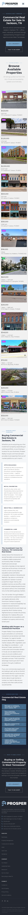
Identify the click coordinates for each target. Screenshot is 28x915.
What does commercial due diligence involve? (14, 724)
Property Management (7, 840)
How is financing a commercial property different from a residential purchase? (14, 713)
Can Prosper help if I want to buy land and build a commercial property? (14, 729)
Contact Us (4, 885)
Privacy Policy (5, 891)
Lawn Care (4, 850)
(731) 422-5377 (11, 823)
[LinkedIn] (7, 901)
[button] (23, 3)
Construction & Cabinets (8, 844)
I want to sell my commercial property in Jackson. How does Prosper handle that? (14, 741)
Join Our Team (5, 873)
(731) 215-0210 (6, 821)
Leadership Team (6, 866)
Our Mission (4, 862)
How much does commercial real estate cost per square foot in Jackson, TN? (14, 735)
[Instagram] (5, 901)
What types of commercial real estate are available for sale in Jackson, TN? (14, 707)
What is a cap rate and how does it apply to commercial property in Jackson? (14, 719)
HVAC (3, 847)
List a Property (14, 44)
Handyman (4, 854)
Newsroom (4, 869)
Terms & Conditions (6, 895)
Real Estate (4, 837)
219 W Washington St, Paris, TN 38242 (12, 819)
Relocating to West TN (7, 876)
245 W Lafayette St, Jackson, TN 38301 (12, 816)
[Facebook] (2, 901)
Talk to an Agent (14, 49)
